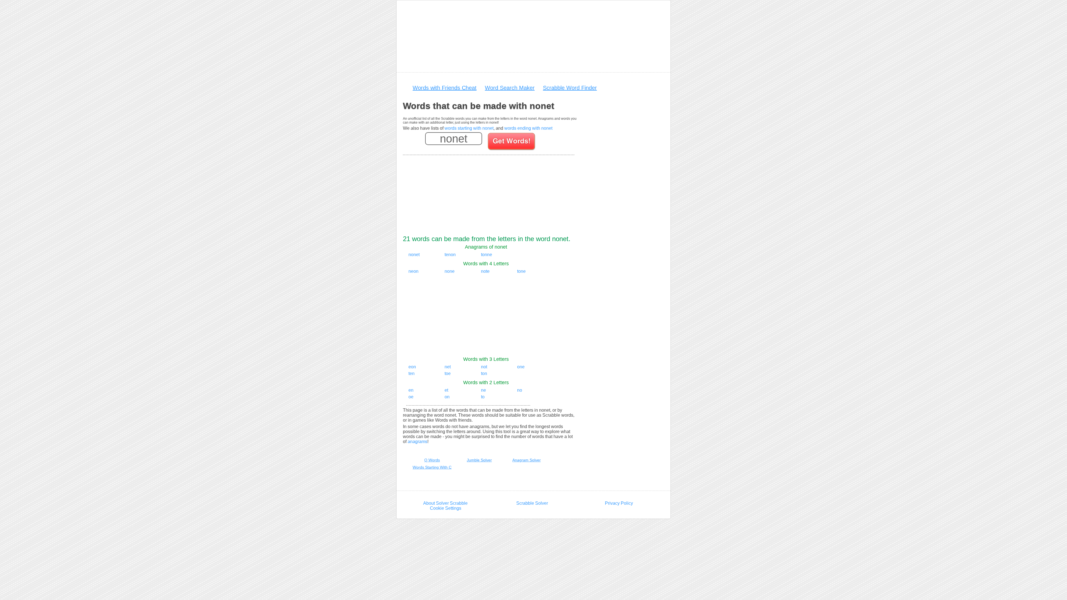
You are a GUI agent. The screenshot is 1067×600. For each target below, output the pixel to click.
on (447, 396)
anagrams (417, 441)
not (484, 366)
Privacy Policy (619, 503)
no (519, 390)
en (410, 390)
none (450, 271)
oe (410, 396)
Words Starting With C (432, 467)
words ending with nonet (528, 128)
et (446, 390)
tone (521, 271)
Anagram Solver (526, 460)
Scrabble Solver (532, 503)
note (485, 271)
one (521, 366)
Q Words (432, 460)
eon (412, 366)
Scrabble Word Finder (570, 88)
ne (483, 390)
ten (411, 373)
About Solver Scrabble (445, 503)
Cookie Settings (445, 508)
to (483, 396)
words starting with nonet (469, 128)
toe (448, 373)
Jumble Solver (479, 460)
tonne (486, 254)
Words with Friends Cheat (445, 88)
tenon (450, 254)
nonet (414, 254)
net (448, 366)
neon (413, 271)
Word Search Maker (510, 88)
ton (484, 373)
